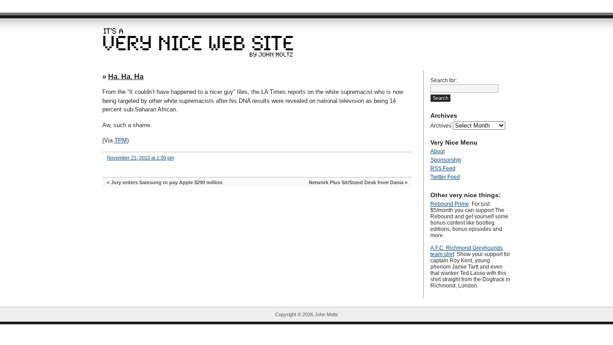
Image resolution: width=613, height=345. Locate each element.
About (437, 151)
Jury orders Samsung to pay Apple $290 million (167, 182)
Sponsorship (445, 160)
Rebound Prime (449, 204)
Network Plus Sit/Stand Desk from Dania (356, 182)
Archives (440, 126)
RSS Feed (442, 168)
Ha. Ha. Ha (126, 76)
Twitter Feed (445, 177)
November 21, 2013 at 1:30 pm (140, 157)
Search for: (443, 80)
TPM (120, 140)
